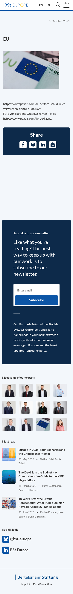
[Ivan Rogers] (43, 424)
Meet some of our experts (18, 377)
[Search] (58, 4)
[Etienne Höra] (9, 407)
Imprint (25, 584)
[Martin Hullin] (26, 407)
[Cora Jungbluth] (60, 390)
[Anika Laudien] (9, 390)
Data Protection (42, 584)
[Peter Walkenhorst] (26, 390)
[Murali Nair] (60, 407)
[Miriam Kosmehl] (60, 424)
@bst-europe (5, 539)
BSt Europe (5, 550)
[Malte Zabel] (26, 424)
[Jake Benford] (43, 390)
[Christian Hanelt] (9, 424)
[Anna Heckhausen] (43, 407)
